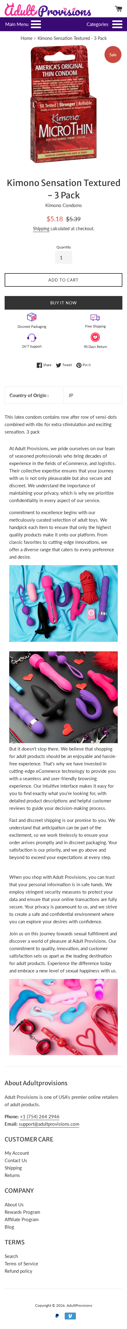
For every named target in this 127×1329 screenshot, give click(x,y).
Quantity (63, 247)
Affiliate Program (22, 1219)
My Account (17, 1153)
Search (11, 1256)
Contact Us (16, 1160)
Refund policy (18, 1271)
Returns (12, 1175)
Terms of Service (21, 1263)
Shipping (41, 228)
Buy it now (63, 302)
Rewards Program (22, 1212)
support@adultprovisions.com (49, 1124)
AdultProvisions (79, 1305)
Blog (9, 1227)
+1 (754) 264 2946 (39, 1116)
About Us (14, 1204)
